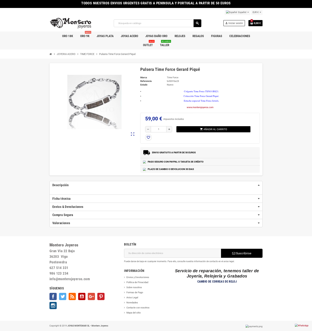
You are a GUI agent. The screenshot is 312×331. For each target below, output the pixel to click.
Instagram (53, 305)
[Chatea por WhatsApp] (301, 325)
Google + (91, 296)
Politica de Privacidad (137, 282)
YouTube (81, 296)
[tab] (156, 185)
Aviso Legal (132, 297)
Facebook (53, 296)
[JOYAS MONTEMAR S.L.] (70, 23)
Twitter (62, 296)
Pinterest (101, 296)
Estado (143, 84)
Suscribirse (243, 253)
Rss (72, 296)
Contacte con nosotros (138, 307)
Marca (143, 77)
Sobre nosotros (134, 287)
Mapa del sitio (133, 312)
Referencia (146, 81)
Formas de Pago (134, 292)
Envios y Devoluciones (137, 277)
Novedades (132, 302)
